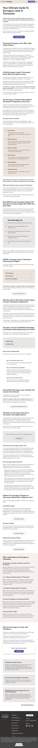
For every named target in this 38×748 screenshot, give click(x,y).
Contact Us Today (19, 37)
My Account (14, 723)
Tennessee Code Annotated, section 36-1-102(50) (19, 49)
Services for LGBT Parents (19, 293)
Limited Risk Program (19, 519)
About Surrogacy (16, 720)
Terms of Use (15, 728)
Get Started (31, 1)
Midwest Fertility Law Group (11, 470)
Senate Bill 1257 (18, 582)
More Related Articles (27, 705)
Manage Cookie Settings (17, 733)
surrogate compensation (18, 92)
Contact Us (19, 438)
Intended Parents (16, 717)
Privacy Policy (15, 725)
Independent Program (19, 549)
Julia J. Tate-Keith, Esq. (9, 478)
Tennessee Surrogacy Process (13, 662)
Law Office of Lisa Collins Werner (12, 485)
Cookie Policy (15, 730)
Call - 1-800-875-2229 (31, 720)
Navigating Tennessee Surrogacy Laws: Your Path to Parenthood (17, 691)
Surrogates (14, 715)
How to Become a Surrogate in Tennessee (16, 677)
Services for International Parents (19, 406)
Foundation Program (19, 533)
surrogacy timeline (15, 196)
